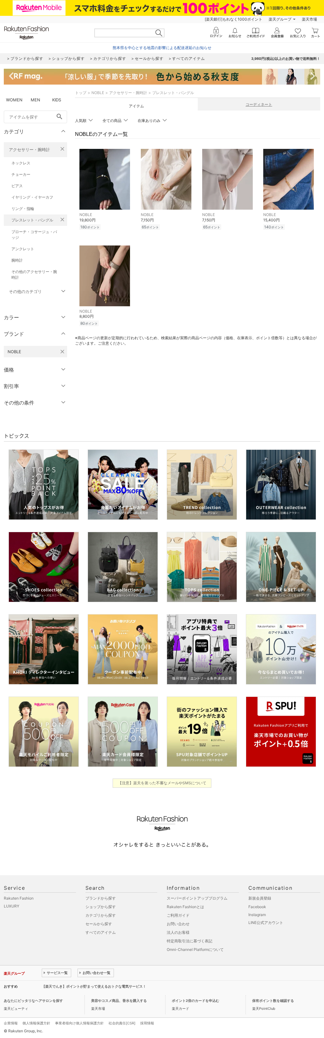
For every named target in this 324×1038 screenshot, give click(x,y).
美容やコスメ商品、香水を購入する (119, 1000)
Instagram (257, 914)
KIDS (56, 99)
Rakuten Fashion (19, 898)
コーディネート (259, 104)
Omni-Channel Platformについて (195, 949)
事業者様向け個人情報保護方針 (79, 1023)
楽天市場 (309, 19)
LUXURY (11, 906)
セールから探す (98, 923)
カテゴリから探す (100, 915)
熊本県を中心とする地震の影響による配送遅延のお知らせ (162, 47)
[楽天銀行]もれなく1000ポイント (233, 19)
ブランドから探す (100, 898)
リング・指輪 (22, 208)
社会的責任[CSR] (122, 1023)
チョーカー (20, 174)
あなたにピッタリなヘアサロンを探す (33, 1000)
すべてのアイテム (100, 932)
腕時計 (17, 260)
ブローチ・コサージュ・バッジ (34, 234)
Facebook (257, 906)
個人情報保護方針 (36, 1023)
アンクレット (22, 248)
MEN (35, 99)
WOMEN (14, 99)
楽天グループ (280, 19)
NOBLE (97, 92)
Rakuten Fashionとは (185, 906)
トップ (80, 92)
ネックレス (20, 163)
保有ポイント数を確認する (273, 1000)
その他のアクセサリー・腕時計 (34, 274)
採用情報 (147, 1023)
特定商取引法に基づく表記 (189, 941)
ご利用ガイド (178, 915)
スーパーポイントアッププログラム (197, 898)
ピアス (17, 185)
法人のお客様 (178, 932)
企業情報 (11, 1023)
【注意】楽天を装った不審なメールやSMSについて (162, 782)
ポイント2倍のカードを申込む (195, 1000)
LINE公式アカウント (265, 922)
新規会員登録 (259, 898)
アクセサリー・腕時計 (29, 149)
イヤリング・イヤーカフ (32, 197)
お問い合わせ (178, 923)
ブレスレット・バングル (32, 220)
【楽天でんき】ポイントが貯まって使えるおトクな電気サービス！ (94, 986)
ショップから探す (100, 906)
